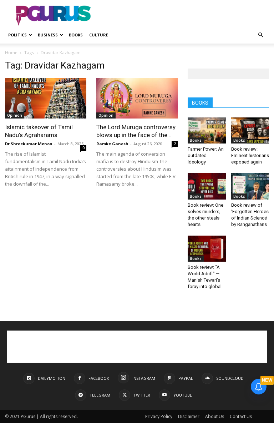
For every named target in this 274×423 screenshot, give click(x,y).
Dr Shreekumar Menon (28, 143)
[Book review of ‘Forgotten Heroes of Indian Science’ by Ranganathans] (250, 186)
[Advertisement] (185, 15)
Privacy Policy (158, 416)
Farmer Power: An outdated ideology (206, 155)
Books (76, 34)
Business (48, 34)
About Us (214, 416)
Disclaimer (188, 416)
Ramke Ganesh (112, 143)
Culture (98, 34)
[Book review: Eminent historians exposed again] (250, 130)
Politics (17, 34)
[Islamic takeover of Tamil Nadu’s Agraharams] (45, 98)
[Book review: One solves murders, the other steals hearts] (207, 186)
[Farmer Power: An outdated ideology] (207, 130)
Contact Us (241, 416)
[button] (260, 35)
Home (11, 53)
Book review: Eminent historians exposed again (250, 155)
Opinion (14, 115)
